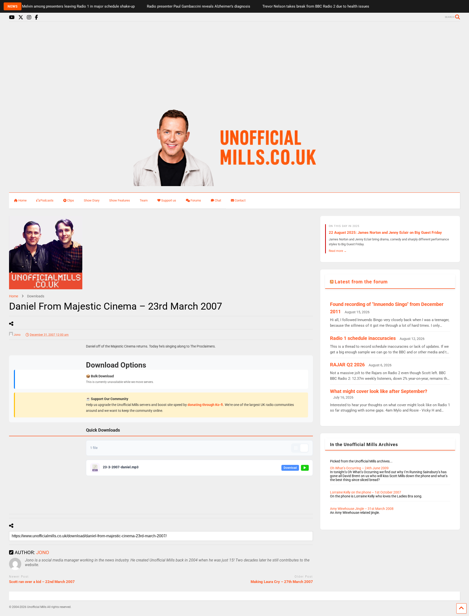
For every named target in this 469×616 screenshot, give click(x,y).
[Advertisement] (234, 63)
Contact (240, 200)
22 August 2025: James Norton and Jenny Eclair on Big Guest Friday (385, 232)
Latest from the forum (361, 282)
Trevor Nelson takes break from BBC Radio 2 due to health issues (305, 6)
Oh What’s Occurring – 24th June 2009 (359, 468)
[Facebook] (36, 17)
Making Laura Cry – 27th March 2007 (282, 582)
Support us (168, 200)
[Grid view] (296, 448)
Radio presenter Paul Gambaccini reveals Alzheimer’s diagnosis (187, 6)
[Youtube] (12, 17)
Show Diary (91, 200)
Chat (218, 200)
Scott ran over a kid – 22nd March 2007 (42, 582)
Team (144, 200)
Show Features (119, 200)
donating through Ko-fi (205, 405)
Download (290, 468)
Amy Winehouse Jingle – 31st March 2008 (362, 509)
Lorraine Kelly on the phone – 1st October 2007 (365, 492)
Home (22, 200)
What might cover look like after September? (378, 391)
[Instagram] (29, 17)
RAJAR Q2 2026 (347, 365)
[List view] (304, 448)
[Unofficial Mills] (234, 184)
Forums (196, 200)
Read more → (338, 251)
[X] (20, 17)
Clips (70, 200)
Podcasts (46, 200)
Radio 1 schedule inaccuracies (363, 338)
